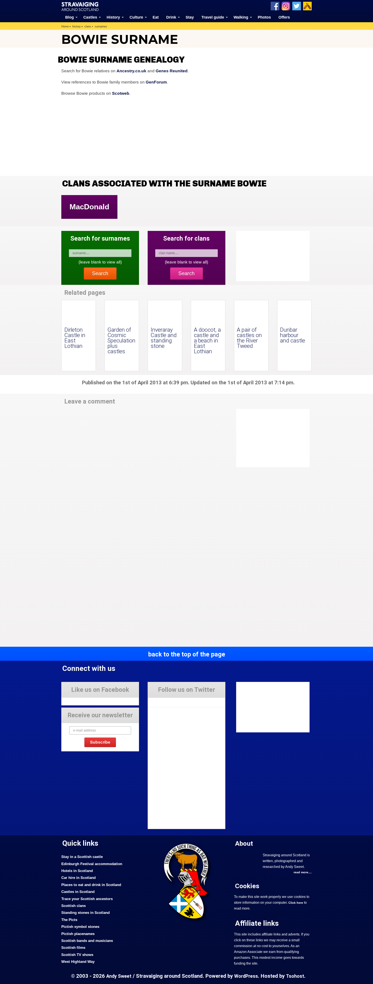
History (113, 17)
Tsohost (295, 976)
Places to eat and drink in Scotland (91, 885)
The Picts (69, 920)
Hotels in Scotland (77, 871)
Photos (264, 17)
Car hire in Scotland (78, 877)
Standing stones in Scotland (85, 912)
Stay (190, 17)
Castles (90, 17)
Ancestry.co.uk (131, 71)
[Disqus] (143, 469)
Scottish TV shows (77, 954)
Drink (171, 17)
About (244, 843)
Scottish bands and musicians (87, 940)
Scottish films (73, 947)
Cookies (247, 886)
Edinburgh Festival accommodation (91, 864)
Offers (284, 17)
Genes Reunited (172, 71)
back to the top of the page (186, 654)
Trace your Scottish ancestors (87, 899)
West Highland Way (78, 961)
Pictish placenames (78, 934)
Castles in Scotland (78, 891)
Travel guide (212, 17)
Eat (156, 17)
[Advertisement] (270, 438)
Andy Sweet (118, 976)
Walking (241, 17)
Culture (136, 17)
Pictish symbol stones (80, 926)
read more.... (303, 872)
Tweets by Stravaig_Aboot (167, 701)
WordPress (246, 976)
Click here (295, 902)
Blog (69, 17)
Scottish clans (73, 906)
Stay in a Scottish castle (82, 857)
